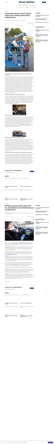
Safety (31, 7)
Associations (7, 206)
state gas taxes (15, 246)
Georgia (7, 279)
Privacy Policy (24, 442)
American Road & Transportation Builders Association (20, 245)
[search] (6, 2)
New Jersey (7, 273)
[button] (5, 2)
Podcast (34, 7)
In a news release (7, 249)
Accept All (50, 442)
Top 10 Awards (27, 7)
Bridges (19, 7)
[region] (27, 442)
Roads (22, 7)
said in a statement (15, 268)
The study (6, 260)
